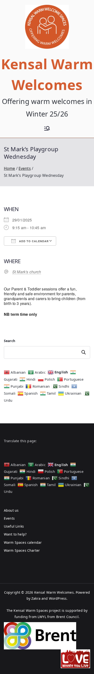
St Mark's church (26, 272)
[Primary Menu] (47, 129)
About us (11, 510)
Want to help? (15, 534)
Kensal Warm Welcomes (54, 592)
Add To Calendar (33, 241)
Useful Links (14, 526)
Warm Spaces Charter (22, 550)
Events (9, 518)
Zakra (35, 598)
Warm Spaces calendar (23, 542)
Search (9, 340)
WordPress (58, 598)
